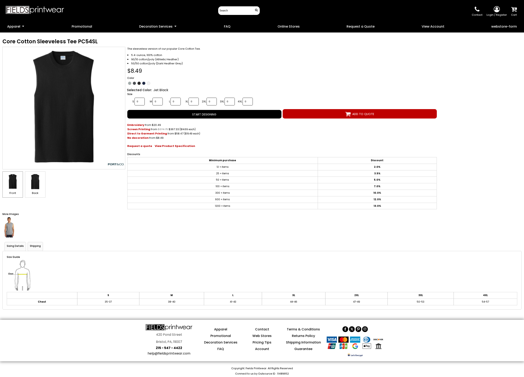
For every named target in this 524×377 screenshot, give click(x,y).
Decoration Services (220, 342)
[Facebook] (345, 329)
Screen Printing (138, 129)
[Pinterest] (358, 329)
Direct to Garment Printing (147, 133)
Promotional (220, 335)
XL (186, 101)
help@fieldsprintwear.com (169, 353)
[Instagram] (365, 329)
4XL (240, 101)
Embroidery (135, 125)
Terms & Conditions (303, 329)
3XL (222, 101)
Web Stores (262, 335)
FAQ (220, 349)
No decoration (138, 138)
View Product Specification (175, 146)
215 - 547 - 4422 (169, 348)
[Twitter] (352, 329)
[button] (16, 26)
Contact (262, 329)
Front (12, 193)
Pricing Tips (262, 342)
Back (35, 193)
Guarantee (303, 349)
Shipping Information (303, 342)
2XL (204, 101)
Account (262, 349)
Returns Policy (303, 335)
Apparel (220, 329)
